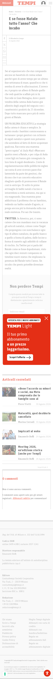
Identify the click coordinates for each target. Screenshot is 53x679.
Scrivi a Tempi (9, 623)
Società (18, 12)
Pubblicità (7, 633)
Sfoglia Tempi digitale (39, 619)
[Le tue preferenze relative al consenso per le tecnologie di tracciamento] (5, 674)
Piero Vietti (24, 404)
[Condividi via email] (4, 57)
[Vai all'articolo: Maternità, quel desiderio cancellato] (9, 418)
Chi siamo (7, 619)
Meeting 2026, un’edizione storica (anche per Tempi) (30, 450)
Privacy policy (9, 636)
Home (11, 12)
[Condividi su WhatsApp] (4, 51)
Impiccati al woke (29, 431)
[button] (4, 63)
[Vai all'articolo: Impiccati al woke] (9, 434)
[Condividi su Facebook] (4, 38)
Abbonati (6, 3)
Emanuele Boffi (26, 436)
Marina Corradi (26, 422)
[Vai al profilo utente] (43, 3)
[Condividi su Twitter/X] (4, 45)
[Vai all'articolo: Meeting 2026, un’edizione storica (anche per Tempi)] (9, 453)
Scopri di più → (43, 467)
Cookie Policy (8, 640)
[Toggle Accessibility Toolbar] (47, 673)
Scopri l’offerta (17, 357)
